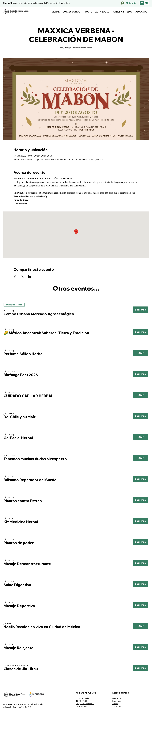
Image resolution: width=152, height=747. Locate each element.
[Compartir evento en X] (22, 276)
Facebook (116, 698)
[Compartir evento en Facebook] (15, 276)
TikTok (115, 703)
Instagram (116, 701)
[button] (55, 12)
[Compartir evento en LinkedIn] (29, 276)
